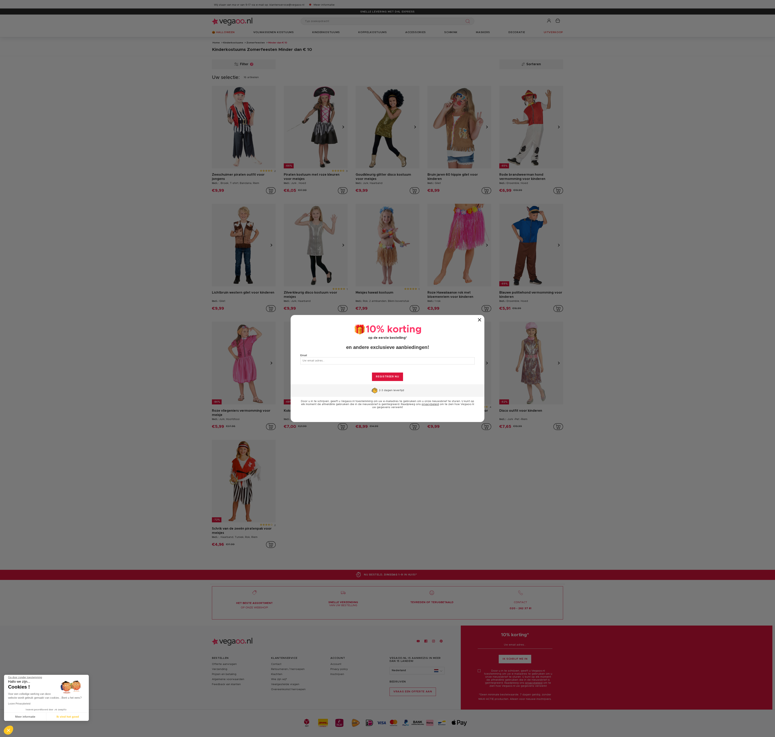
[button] (8, 730)
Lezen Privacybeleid (19, 703)
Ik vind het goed (68, 716)
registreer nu (387, 376)
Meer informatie (25, 716)
